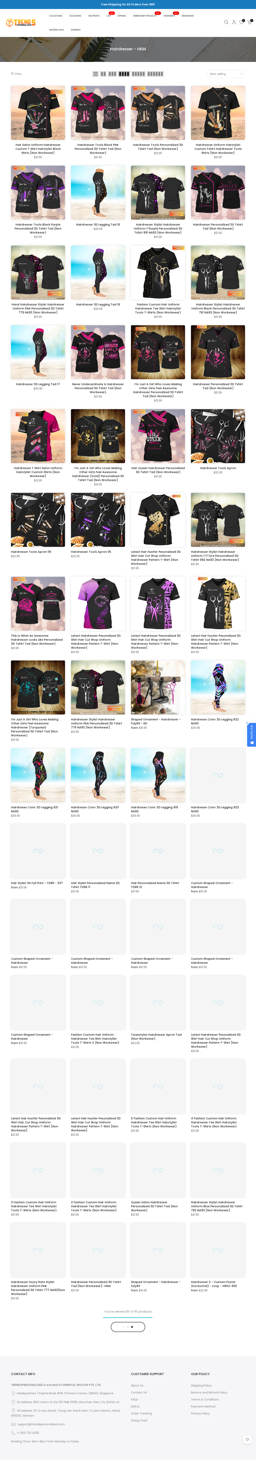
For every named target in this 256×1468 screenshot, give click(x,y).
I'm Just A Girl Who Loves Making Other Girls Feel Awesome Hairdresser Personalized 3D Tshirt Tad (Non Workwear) (158, 390)
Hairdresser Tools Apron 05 (91, 552)
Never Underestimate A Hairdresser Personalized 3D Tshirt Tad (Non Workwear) (98, 388)
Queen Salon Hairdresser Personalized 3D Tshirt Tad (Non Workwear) (154, 1206)
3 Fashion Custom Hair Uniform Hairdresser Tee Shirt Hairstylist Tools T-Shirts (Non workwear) (34, 1206)
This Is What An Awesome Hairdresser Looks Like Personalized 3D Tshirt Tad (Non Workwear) (37, 640)
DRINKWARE (188, 15)
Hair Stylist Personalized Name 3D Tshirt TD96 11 (95, 885)
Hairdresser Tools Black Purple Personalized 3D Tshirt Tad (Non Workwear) (38, 229)
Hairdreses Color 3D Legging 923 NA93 (215, 809)
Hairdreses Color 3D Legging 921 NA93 (34, 809)
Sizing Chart (139, 1465)
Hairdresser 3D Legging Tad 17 (38, 384)
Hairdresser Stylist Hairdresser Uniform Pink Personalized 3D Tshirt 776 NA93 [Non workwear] (96, 723)
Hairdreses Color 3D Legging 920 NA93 (95, 809)
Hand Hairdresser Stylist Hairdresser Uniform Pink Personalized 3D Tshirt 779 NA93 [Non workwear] (38, 308)
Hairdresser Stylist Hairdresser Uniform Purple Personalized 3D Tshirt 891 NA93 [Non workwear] (158, 229)
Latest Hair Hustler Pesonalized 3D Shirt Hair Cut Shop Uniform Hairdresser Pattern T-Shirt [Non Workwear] (156, 558)
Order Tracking (141, 1458)
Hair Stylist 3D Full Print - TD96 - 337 (37, 883)
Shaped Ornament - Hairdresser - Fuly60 (156, 1284)
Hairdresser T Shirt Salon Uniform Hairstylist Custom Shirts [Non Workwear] (38, 472)
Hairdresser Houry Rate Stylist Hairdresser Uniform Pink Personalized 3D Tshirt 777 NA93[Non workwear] (38, 1288)
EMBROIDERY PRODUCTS (146, 14)
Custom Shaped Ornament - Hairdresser (212, 885)
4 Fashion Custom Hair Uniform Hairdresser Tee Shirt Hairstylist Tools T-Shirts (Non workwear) (214, 1122)
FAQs (134, 1444)
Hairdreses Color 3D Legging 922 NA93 (215, 721)
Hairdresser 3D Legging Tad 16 (98, 225)
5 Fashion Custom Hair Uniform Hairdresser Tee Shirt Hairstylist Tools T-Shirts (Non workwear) (154, 1122)
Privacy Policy (200, 1458)
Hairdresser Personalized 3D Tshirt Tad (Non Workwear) (218, 227)
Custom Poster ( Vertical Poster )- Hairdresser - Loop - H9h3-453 (126, 1368)
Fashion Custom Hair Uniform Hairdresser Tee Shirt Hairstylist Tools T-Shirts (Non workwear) (158, 308)
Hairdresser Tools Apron (218, 468)
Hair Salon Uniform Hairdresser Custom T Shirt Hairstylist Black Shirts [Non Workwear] (38, 149)
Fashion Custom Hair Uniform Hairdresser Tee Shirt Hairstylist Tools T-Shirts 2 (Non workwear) (95, 1039)
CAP (110, 14)
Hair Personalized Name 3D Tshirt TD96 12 (155, 885)
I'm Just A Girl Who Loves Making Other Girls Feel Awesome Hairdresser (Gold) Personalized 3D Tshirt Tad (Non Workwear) (98, 474)
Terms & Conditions (205, 1444)
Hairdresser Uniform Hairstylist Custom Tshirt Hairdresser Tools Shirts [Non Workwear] (218, 149)
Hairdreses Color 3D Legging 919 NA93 (154, 809)
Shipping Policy (201, 1430)
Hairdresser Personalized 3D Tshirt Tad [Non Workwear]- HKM (96, 1284)
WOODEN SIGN (56, 29)
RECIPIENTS (94, 15)
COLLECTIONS (55, 15)
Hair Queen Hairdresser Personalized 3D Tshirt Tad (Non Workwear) (158, 470)
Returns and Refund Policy (209, 1437)
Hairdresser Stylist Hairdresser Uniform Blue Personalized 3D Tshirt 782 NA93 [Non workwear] (217, 1206)
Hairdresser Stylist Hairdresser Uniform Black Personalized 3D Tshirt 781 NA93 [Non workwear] (218, 308)
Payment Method (203, 1451)
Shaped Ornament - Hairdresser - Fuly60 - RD (156, 721)
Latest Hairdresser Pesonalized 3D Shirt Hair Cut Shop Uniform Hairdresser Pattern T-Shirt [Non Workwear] (96, 642)
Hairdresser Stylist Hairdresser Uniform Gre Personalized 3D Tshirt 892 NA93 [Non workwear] (215, 556)
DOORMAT (76, 29)
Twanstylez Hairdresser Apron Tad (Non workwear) (156, 1037)
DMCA (135, 1451)
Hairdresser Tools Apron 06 (31, 552)
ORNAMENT (171, 14)
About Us (137, 1430)
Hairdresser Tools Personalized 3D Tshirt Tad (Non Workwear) (158, 147)
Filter (18, 74)
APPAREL (122, 15)
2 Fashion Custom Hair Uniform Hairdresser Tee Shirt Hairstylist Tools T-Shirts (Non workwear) (94, 1206)
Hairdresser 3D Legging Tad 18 (98, 304)
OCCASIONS (75, 15)
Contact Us (139, 1437)
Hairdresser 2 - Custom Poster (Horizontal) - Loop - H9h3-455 (214, 1284)
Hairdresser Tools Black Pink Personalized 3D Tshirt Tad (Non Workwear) (98, 149)
